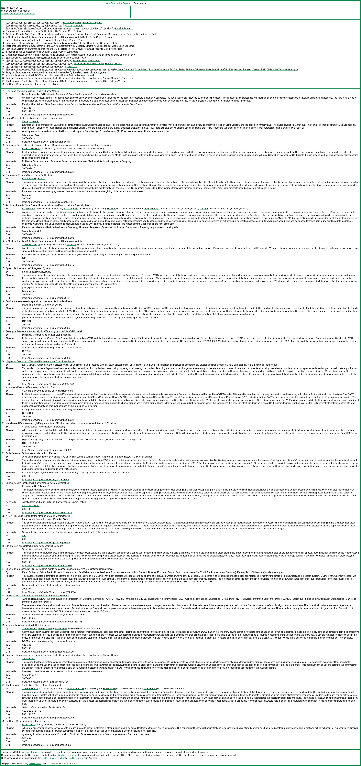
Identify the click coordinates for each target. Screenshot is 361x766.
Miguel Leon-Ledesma (123, 46)
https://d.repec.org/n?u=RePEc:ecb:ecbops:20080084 (49, 592)
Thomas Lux (128, 78)
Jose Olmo (65, 58)
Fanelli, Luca (61, 40)
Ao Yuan (108, 37)
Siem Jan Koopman (92, 22)
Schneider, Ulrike (108, 43)
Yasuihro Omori (102, 49)
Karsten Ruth (259, 69)
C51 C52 (26, 351)
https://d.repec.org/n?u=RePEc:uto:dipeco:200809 (47, 565)
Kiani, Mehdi (80, 63)
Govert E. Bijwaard (68, 52)
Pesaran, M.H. (66, 31)
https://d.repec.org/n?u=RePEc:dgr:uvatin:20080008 (48, 238)
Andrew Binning (77, 75)
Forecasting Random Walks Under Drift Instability (30, 31)
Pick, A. (77, 31)
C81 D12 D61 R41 (31, 711)
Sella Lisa (72, 66)
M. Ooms (128, 34)
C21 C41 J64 (28, 413)
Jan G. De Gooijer (95, 37)
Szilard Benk (141, 69)
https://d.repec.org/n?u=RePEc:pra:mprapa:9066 (46, 542)
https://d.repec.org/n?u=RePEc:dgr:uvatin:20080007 (48, 114)
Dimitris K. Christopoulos (98, 46)
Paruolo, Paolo (76, 40)
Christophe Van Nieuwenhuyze (282, 69)
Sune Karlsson (8, 13)
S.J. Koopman (115, 34)
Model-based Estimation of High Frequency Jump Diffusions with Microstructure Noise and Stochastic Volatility (61, 55)
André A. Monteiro (124, 28)
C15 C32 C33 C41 (31, 165)
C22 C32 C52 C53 (31, 231)
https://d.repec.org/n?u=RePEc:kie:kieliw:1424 (45, 682)
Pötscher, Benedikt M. (88, 43)
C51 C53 (26, 645)
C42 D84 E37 (29, 675)
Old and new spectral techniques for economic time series (34, 66)
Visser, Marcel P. (74, 25)
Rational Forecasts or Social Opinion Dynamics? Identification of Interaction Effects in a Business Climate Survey (62, 78)
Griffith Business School (54, 758)
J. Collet (153, 34)
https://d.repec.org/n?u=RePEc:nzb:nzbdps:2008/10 (48, 652)
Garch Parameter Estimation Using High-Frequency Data (34, 25)
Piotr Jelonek (212, 69)
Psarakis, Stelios (113, 63)
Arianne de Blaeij (90, 81)
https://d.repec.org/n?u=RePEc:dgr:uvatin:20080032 (48, 420)
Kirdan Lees (92, 75)
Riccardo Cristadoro (159, 69)
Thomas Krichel (35, 764)
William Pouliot (79, 58)
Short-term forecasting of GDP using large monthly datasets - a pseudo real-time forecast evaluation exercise (60, 69)
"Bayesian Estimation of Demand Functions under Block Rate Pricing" (40, 49)
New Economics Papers (118, 3)
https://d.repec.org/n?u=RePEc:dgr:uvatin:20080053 (48, 718)
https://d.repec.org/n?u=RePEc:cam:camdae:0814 (47, 202)
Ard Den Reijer (177, 69)
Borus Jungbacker (72, 22)
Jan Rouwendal (72, 81)
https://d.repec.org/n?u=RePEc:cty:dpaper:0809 (45, 479)
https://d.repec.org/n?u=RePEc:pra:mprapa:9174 (46, 298)
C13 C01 (26, 321)
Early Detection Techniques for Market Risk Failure (31, 58)
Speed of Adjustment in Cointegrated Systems (28, 40)
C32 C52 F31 (29, 291)
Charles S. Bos (127, 55)
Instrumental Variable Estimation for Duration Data (31, 52)
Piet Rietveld (106, 81)
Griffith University (77, 758)
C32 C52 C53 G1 (30, 505)
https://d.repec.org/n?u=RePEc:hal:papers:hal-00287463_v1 (52, 621)
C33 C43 (26, 108)
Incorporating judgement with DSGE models (27, 75)
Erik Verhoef (120, 81)
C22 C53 (26, 195)
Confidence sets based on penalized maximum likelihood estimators (40, 43)
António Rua (226, 69)
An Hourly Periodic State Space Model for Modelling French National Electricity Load (48, 34)
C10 (24, 535)
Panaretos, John (95, 63)
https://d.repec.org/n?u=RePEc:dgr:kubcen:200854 (47, 745)
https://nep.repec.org (67, 755)
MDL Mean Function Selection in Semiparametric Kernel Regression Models (44, 37)
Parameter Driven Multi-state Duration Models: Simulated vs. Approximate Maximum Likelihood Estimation (58, 28)
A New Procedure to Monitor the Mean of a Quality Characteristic (38, 63)
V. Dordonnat (100, 34)
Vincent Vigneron (98, 72)
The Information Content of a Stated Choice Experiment (33, 81)
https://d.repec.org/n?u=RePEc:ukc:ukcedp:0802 (46, 358)
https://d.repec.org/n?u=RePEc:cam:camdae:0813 (47, 512)
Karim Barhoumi (125, 69)
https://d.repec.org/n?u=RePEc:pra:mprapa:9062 (46, 328)
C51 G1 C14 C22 (30, 135)
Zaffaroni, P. (94, 60)
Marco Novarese (136, 755)
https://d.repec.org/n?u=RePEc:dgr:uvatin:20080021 (48, 172)
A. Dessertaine (140, 34)
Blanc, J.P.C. (59, 84)
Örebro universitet (26, 13)
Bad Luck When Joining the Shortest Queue (27, 84)
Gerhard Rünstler (242, 69)
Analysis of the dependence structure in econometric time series (37, 72)
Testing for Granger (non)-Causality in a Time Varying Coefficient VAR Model (44, 46)
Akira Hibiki (116, 49)
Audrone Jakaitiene (195, 69)
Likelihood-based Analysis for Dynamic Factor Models (32, 22)
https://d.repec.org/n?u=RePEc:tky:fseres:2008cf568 (48, 384)
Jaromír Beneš (60, 75)
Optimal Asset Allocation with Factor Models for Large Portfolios (37, 60)
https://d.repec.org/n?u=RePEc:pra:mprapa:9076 (46, 142)
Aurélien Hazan (81, 72)
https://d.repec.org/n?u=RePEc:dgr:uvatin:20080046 (48, 265)
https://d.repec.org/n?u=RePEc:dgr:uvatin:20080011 (48, 450)
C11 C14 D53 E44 (31, 443)
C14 (24, 258)
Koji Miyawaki (86, 49)
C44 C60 (26, 738)
